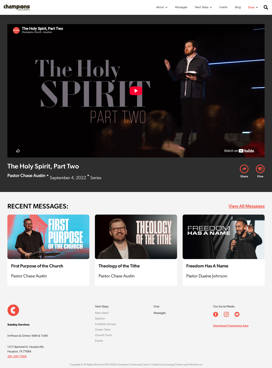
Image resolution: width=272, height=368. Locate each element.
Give (156, 306)
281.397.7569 (17, 356)
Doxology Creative (173, 364)
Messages (181, 7)
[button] (161, 7)
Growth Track (103, 335)
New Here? (102, 313)
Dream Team (103, 329)
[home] (17, 7)
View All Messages (247, 206)
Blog (238, 7)
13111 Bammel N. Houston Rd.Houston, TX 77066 (25, 349)
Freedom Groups (105, 324)
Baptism (100, 318)
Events (223, 7)
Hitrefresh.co (195, 364)
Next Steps (101, 306)
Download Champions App (231, 325)
